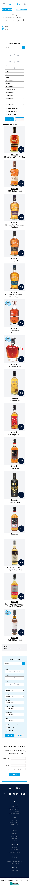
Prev (5, 649)
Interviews (14, 824)
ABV (7, 65)
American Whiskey (14, 853)
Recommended (13, 108)
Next (19, 649)
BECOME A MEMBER (7, 9)
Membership (14, 851)
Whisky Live (14, 870)
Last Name (6, 762)
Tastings (14, 833)
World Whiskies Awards (14, 861)
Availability (9, 95)
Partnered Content (14, 822)
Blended (14, 835)
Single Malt (14, 836)
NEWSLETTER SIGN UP (21, 9)
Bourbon (14, 838)
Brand (7, 71)
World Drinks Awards (14, 860)
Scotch (14, 840)
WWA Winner (12, 114)
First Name (6, 758)
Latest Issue (14, 847)
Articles (14, 820)
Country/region (10, 89)
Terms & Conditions (14, 808)
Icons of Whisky (14, 863)
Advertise (15, 806)
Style (7, 77)
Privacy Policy (14, 810)
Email (7, 765)
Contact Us (14, 804)
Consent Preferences (14, 813)
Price (7, 59)
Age (7, 52)
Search (9, 119)
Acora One (24, 880)
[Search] (23, 47)
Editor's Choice (12, 111)
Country (7, 769)
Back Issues (14, 849)
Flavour (8, 83)
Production (14, 826)
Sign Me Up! (14, 774)
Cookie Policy (14, 811)
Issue (7, 102)
